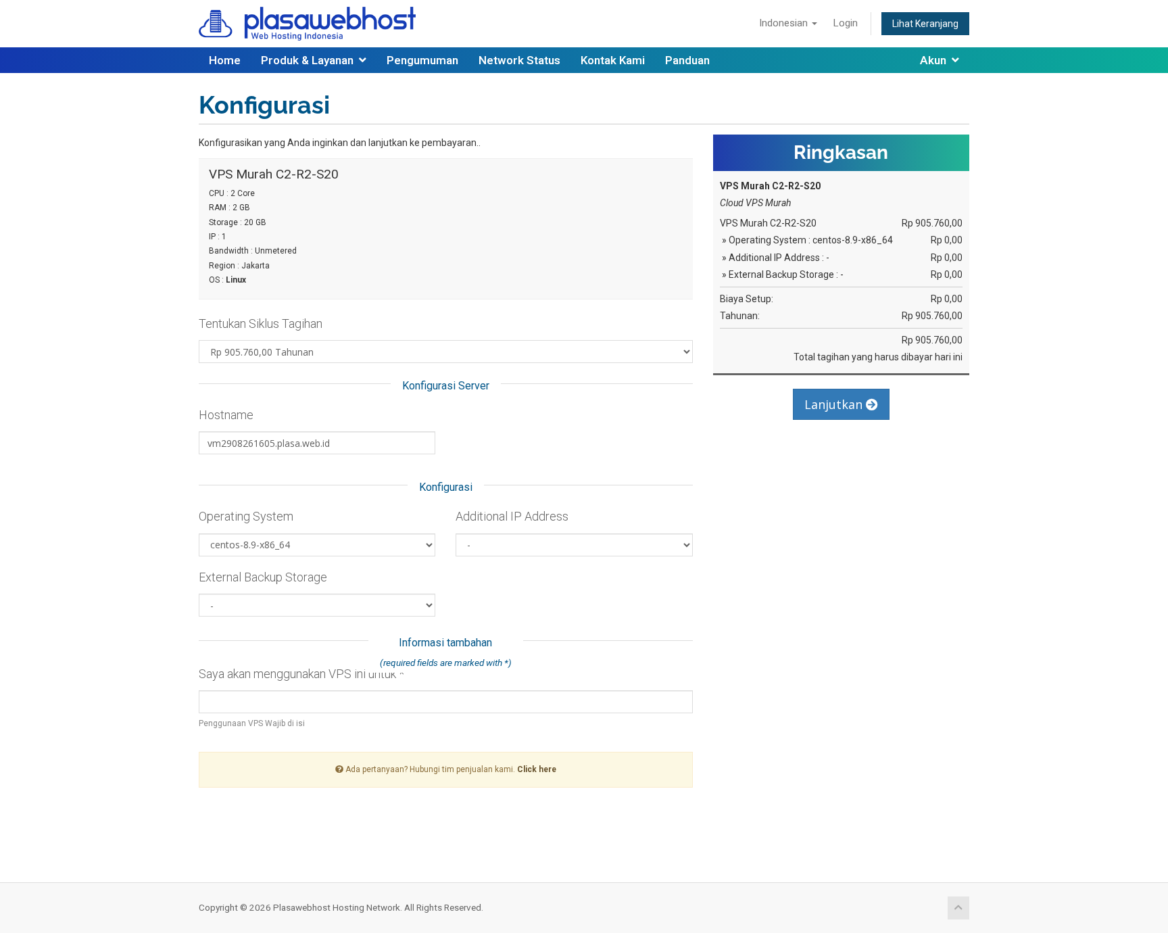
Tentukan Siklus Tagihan (260, 323)
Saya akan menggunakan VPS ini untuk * (301, 674)
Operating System (246, 516)
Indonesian (784, 23)
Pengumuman (422, 60)
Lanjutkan (835, 404)
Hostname (226, 415)
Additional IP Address (512, 516)
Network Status (519, 60)
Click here (536, 769)
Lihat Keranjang (925, 23)
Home (225, 60)
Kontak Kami (613, 60)
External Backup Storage (263, 577)
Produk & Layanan (310, 60)
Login (845, 23)
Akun (936, 60)
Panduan (687, 60)
